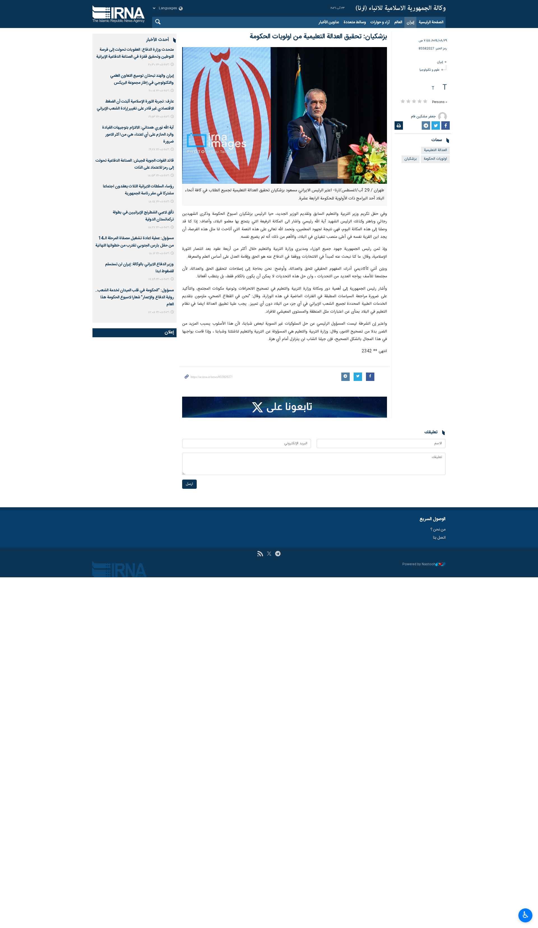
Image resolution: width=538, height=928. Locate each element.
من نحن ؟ (438, 529)
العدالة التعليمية (435, 150)
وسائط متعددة (355, 22)
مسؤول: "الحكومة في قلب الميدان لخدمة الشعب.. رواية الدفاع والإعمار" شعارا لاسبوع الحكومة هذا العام (134, 297)
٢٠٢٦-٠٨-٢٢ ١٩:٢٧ (159, 149)
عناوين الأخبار (329, 22)
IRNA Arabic (401, 8)
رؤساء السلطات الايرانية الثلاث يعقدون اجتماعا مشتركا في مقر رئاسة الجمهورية (138, 190)
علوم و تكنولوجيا (429, 70)
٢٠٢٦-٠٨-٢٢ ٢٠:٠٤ (159, 91)
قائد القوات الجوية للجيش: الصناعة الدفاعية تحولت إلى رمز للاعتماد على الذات (135, 164)
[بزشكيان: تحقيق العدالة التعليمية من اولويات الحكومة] (284, 115)
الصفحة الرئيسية (431, 22)
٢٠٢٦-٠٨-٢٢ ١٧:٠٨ (158, 312)
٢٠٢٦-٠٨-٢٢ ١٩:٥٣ (158, 117)
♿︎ (525, 915)
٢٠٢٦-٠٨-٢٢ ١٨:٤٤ (159, 201)
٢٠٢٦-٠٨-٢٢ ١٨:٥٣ (158, 175)
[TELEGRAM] (278, 554)
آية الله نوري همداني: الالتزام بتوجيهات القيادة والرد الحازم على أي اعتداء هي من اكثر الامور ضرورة (138, 134)
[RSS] (260, 554)
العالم (398, 22)
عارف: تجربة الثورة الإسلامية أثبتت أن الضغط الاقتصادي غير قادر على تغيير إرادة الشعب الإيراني (135, 105)
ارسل (189, 484)
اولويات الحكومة (435, 159)
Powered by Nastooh (418, 564)
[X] (269, 554)
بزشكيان (410, 159)
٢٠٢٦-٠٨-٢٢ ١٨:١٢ (159, 253)
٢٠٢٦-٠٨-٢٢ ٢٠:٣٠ (158, 65)
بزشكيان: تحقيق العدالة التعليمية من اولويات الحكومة (318, 36)
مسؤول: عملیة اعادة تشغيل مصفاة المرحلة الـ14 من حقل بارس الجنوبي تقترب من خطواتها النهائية (134, 242)
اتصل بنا (439, 537)
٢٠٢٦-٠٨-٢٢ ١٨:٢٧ (158, 227)
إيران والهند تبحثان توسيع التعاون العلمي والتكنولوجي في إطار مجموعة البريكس (142, 79)
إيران (410, 22)
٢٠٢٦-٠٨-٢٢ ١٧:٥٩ (158, 279)
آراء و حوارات (380, 22)
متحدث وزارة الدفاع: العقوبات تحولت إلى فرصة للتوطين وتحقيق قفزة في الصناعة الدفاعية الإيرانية (135, 53)
